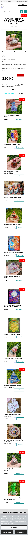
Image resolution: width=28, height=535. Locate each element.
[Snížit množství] (15, 148)
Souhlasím (20, 532)
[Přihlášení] (21, 11)
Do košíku (19, 119)
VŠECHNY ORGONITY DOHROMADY (20, 85)
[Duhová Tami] (14, 8)
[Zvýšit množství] (15, 146)
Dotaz (15, 89)
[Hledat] (18, 11)
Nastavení (14, 527)
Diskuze (21, 93)
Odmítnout (7, 532)
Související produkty (9, 93)
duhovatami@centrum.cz (21, 1)
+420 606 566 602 (7, 1)
